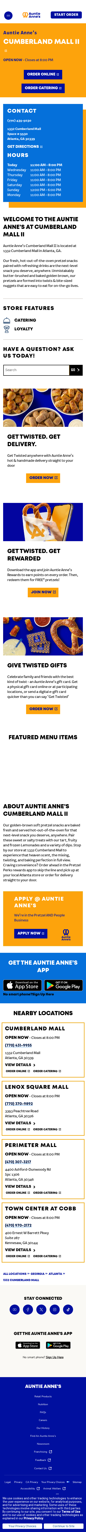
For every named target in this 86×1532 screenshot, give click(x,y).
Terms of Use (71, 1511)
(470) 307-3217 (18, 1162)
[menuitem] (43, 1396)
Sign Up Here (43, 994)
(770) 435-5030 (19, 121)
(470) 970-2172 (18, 1225)
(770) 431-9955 (18, 1045)
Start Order (66, 15)
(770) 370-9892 (19, 1104)
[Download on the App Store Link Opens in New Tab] (22, 986)
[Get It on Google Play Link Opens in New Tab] (63, 986)
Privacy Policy (33, 1518)
